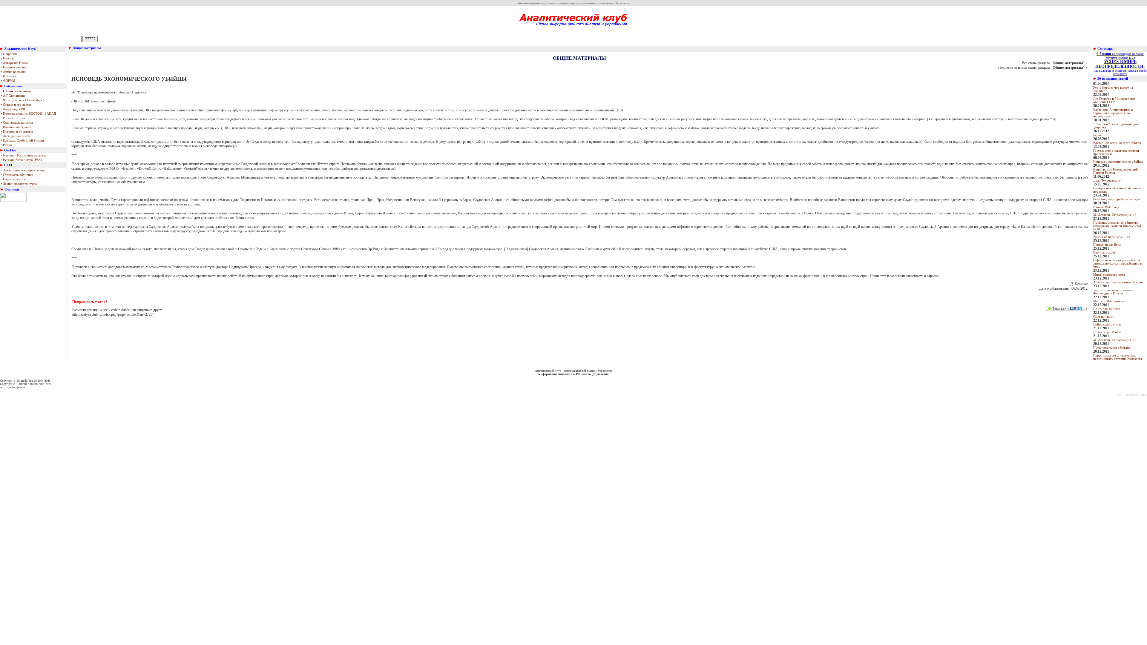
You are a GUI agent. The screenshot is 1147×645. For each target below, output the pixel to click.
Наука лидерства (14, 179)
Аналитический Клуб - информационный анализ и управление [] (573, 372)
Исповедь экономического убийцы (1118, 161)
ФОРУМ (8, 80)
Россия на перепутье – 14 (1111, 237)
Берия (1097, 135)
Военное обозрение (16, 127)
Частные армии (1104, 252)
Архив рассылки (13, 71)
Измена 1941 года (1106, 207)
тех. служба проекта (12, 387)
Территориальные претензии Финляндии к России (1113, 291)
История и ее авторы (17, 131)
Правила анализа (14, 67)
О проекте (9, 54)
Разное (7, 145)
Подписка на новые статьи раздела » (1043, 67)
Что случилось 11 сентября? (22, 100)
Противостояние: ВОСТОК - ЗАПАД (28, 113)
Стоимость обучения (17, 174)
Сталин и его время (16, 104)
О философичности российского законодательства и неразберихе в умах (1117, 263)
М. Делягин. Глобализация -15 (1115, 340)
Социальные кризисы (17, 122)
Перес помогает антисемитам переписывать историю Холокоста (1117, 357)
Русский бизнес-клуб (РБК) (21, 160)
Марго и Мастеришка (1108, 301)
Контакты (8, 76)
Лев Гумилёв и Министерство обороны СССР (1114, 100)
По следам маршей (1106, 309)
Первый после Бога (1107, 244)
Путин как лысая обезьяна (1111, 347)
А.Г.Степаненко (13, 95)
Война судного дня (1107, 324)
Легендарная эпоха (15, 136)
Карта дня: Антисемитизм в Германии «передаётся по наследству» (1113, 113)
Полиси (7, 58)
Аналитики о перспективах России (1118, 282)
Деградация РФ (13, 109)
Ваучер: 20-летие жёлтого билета (1117, 143)
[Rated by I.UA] (13, 201)
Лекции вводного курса (19, 183)
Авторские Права (14, 62)
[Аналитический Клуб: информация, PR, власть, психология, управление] (574, 28)
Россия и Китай (13, 118)
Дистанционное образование (23, 170)
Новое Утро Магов (1107, 332)
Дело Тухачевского (1107, 180)
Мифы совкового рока (1109, 274)
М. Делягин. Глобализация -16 (1115, 214)
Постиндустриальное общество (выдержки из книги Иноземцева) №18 (1117, 226)
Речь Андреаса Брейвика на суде (1116, 199)
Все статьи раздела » (1055, 63)
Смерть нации (1103, 316)
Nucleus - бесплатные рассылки (24, 155)
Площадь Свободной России (22, 140)
